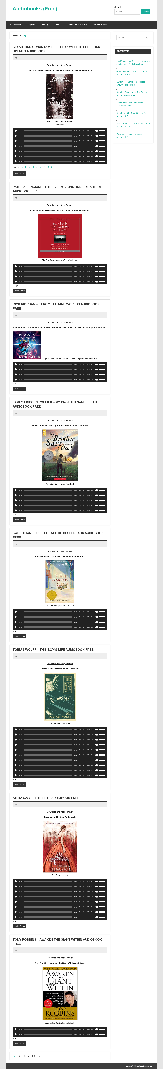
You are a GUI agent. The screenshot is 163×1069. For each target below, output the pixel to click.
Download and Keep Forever (60, 65)
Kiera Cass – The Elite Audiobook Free (46, 798)
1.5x (88, 130)
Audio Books (20, 173)
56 (33, 1056)
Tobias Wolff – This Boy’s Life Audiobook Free (53, 649)
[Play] (16, 131)
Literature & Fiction (77, 24)
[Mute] (96, 131)
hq (16, 57)
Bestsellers (15, 24)
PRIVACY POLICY (100, 24)
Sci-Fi (58, 24)
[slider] (102, 130)
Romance (46, 24)
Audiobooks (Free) (35, 8)
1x (83, 130)
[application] (60, 130)
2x (92, 130)
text (16, 286)
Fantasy (31, 24)
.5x (80, 130)
